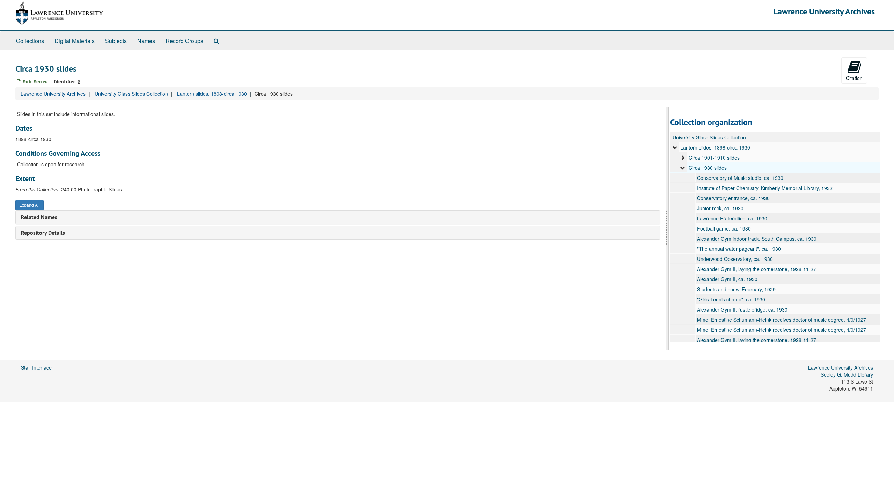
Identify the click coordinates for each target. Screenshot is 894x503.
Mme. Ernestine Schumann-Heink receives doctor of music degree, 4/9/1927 (781, 319)
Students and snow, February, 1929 (736, 289)
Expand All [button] (29, 205)
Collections (30, 41)
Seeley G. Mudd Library (847, 374)
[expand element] (675, 147)
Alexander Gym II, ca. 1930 (727, 279)
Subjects (116, 41)
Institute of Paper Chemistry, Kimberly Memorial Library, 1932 (765, 187)
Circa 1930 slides (708, 167)
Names (146, 41)
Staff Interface (36, 367)
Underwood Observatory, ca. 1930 (735, 258)
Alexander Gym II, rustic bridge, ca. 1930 (742, 309)
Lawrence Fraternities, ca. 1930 (732, 218)
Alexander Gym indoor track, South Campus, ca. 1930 (756, 238)
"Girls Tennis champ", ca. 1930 (731, 299)
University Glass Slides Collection (131, 93)
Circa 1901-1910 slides (714, 157)
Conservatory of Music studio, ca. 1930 (740, 177)
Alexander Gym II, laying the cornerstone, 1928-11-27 (756, 268)
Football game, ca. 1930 (724, 228)
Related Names (39, 217)
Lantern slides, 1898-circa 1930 (212, 93)
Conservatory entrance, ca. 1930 (733, 198)
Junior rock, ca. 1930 (720, 208)
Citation (854, 77)
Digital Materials (74, 41)
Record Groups (184, 41)
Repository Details (43, 232)
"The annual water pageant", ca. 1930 (739, 248)
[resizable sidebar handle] (667, 228)
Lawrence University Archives (824, 11)
